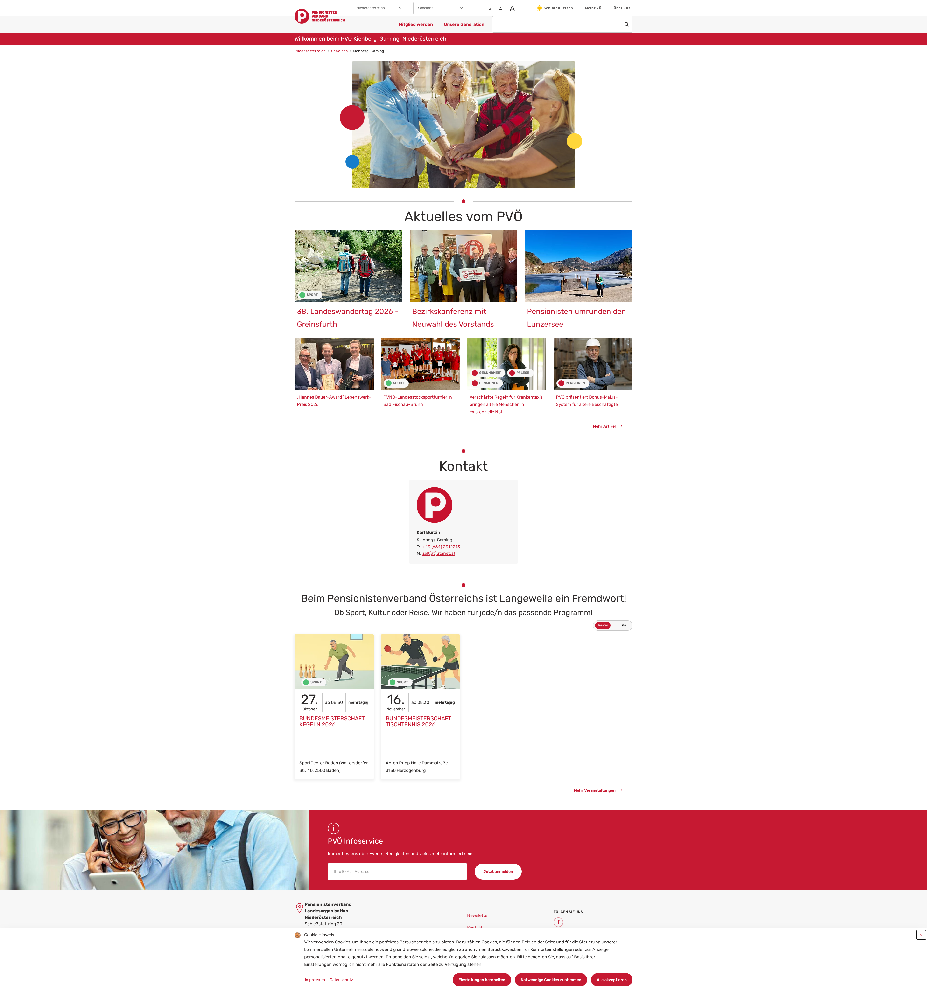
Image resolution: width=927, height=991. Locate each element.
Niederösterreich (311, 51)
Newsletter (478, 915)
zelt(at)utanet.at (438, 553)
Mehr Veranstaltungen (595, 790)
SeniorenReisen (558, 8)
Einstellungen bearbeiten (481, 979)
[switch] (612, 625)
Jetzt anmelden (498, 871)
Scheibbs (340, 51)
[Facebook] (558, 922)
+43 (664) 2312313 (441, 546)
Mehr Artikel (604, 426)
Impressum (315, 979)
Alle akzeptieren (612, 979)
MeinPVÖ (593, 8)
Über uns (622, 8)
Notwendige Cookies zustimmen (551, 979)
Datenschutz (341, 979)
